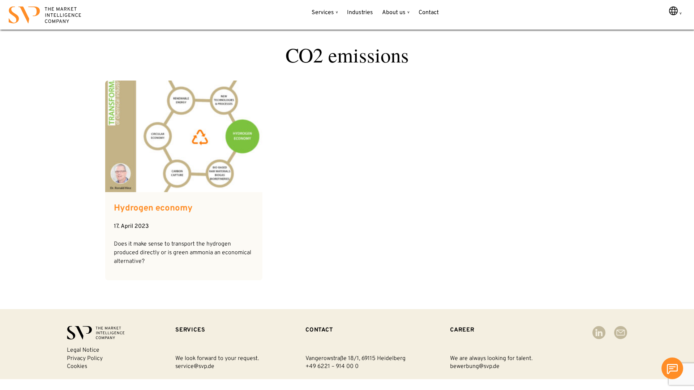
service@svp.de (194, 366)
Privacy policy (85, 358)
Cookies (77, 366)
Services (323, 12)
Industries (360, 12)
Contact (429, 12)
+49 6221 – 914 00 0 (332, 366)
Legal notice (83, 350)
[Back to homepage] (45, 16)
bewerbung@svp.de (475, 366)
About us (394, 12)
